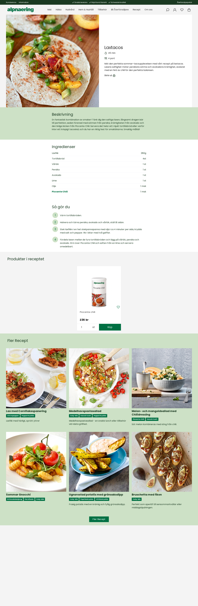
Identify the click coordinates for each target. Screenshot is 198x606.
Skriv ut (108, 75)
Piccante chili (87, 312)
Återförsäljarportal (184, 2)
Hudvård (69, 9)
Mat (49, 9)
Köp (110, 327)
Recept (136, 9)
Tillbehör (102, 9)
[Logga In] (174, 9)
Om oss (148, 9)
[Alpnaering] (20, 9)
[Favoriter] (181, 9)
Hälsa (58, 9)
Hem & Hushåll (86, 9)
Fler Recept (99, 519)
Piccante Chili (60, 191)
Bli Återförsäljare (120, 9)
